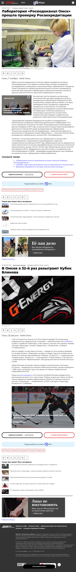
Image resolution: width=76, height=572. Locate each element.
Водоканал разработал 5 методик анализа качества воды (39, 167)
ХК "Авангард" (6, 325)
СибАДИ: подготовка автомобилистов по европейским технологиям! (44, 165)
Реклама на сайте (21, 526)
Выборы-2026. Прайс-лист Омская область (54, 526)
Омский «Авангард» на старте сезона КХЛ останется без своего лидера (32, 483)
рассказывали (26, 375)
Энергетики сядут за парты (18, 223)
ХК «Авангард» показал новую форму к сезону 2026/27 (27, 490)
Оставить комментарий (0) (59, 174)
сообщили (68, 341)
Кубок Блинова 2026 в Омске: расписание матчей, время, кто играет (40, 416)
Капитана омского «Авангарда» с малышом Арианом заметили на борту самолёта (35, 471)
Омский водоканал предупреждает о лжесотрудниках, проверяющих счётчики (34, 217)
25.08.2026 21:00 (6, 265)
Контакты (19, 528)
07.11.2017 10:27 (6, 8)
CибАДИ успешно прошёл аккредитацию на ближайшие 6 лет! (29, 229)
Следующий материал (39, 566)
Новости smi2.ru (8, 259)
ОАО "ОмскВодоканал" (37, 68)
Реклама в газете (33, 526)
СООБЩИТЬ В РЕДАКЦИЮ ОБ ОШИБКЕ (34, 528)
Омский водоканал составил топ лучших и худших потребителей (30, 210)
